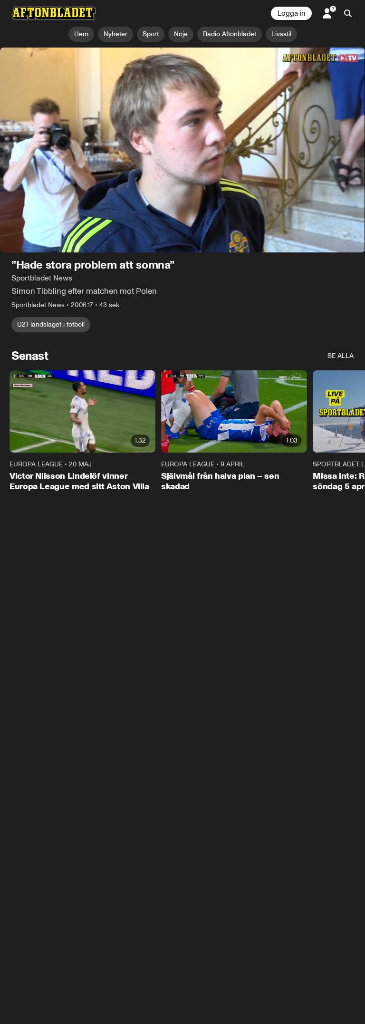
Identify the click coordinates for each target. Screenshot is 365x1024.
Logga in (291, 13)
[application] (182, 150)
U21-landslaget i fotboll (51, 325)
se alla (340, 356)
